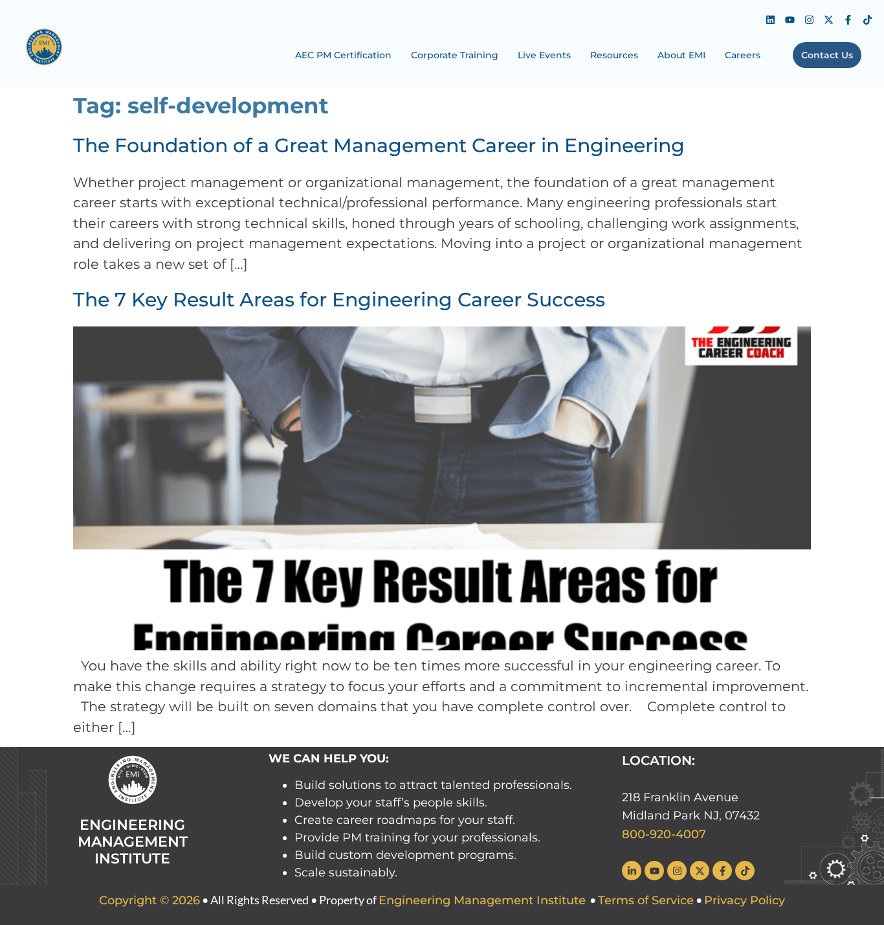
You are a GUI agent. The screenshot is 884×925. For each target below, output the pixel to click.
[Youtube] (790, 19)
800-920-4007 (664, 834)
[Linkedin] (770, 19)
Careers (742, 55)
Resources (614, 55)
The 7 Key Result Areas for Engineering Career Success (339, 300)
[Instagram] (809, 19)
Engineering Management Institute (482, 900)
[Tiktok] (868, 19)
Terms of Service (646, 900)
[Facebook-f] (848, 19)
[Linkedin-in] (631, 870)
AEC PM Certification (343, 55)
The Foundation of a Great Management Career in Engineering (379, 145)
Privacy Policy (744, 900)
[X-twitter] (829, 19)
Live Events (544, 55)
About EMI (681, 55)
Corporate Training (454, 55)
